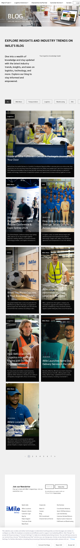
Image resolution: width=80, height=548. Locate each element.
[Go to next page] (54, 456)
